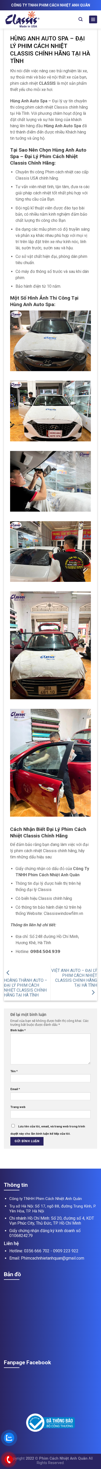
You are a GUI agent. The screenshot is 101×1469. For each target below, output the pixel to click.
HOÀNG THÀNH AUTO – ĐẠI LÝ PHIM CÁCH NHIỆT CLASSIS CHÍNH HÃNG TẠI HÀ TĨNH (25, 988)
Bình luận (18, 1030)
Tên (14, 1071)
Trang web (17, 1107)
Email (15, 1089)
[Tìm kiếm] (80, 19)
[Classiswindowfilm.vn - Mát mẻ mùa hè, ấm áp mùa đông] (33, 19)
